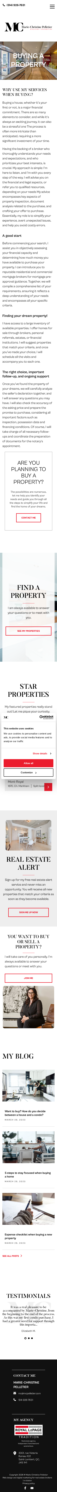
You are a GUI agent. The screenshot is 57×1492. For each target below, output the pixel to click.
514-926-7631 (25, 1400)
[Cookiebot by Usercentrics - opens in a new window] (40, 717)
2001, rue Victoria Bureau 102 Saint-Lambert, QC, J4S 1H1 (29, 1458)
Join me (28, 978)
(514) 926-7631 (16, 5)
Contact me (28, 517)
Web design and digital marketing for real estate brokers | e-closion (27, 1479)
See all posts (10, 1256)
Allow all (28, 763)
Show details (40, 753)
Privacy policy (28, 1483)
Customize (27, 772)
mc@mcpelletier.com (29, 1393)
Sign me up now (28, 912)
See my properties (28, 631)
